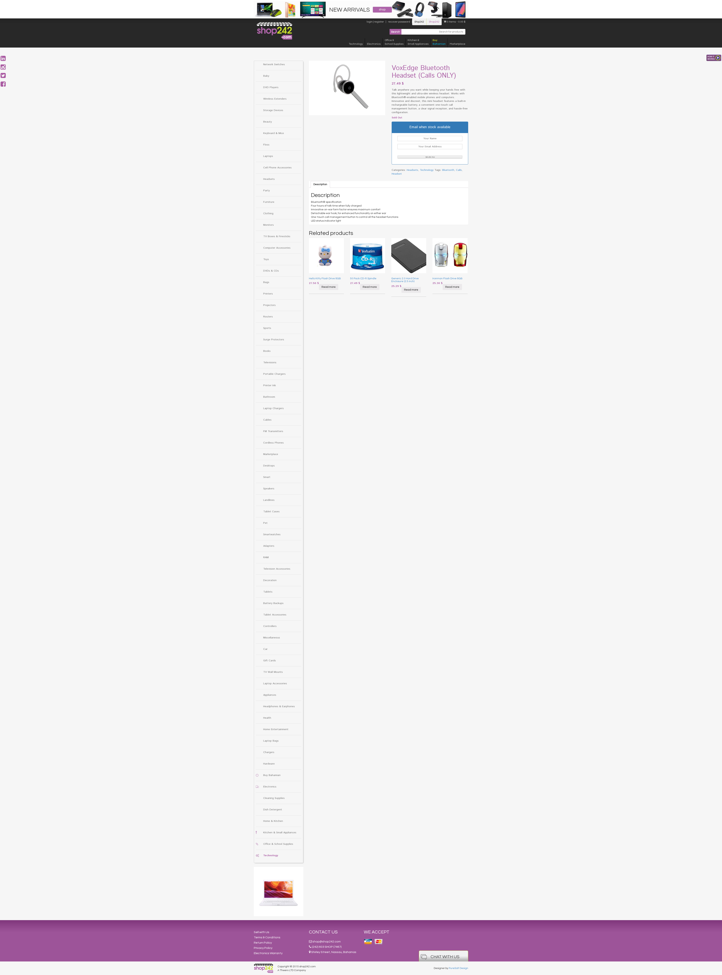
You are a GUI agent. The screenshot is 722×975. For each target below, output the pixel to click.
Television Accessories (276, 569)
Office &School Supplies (394, 42)
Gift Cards (269, 660)
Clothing (268, 213)
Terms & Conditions (267, 937)
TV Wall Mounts (273, 672)
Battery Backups (273, 603)
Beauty (267, 122)
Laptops (268, 156)
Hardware (269, 764)
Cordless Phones (273, 443)
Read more (329, 287)
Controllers (270, 626)
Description (320, 184)
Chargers (268, 752)
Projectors (269, 305)
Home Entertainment (275, 729)
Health (267, 718)
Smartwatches (272, 534)
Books (267, 351)
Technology (356, 44)
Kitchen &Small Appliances (418, 42)
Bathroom (269, 397)
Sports (267, 328)
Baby (266, 76)
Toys (266, 259)
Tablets (267, 592)
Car (265, 649)
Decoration (270, 580)
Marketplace (457, 44)
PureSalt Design (458, 968)
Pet (265, 523)
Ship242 (419, 21)
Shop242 (434, 21)
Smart (266, 477)
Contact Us (323, 932)
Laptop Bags (271, 741)
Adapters (268, 546)
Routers (268, 317)
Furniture (268, 202)
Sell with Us (261, 932)
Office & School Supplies (278, 844)
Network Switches (274, 64)
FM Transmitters (273, 431)
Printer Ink (269, 385)
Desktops (269, 466)
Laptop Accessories (275, 683)
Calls (459, 170)
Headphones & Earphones (279, 706)
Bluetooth (448, 170)
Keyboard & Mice (273, 133)
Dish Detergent (272, 809)
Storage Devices (273, 110)
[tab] (320, 184)
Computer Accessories (276, 248)
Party (266, 190)
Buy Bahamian (272, 775)
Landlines (269, 500)
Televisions (269, 362)
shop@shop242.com (326, 941)
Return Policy (263, 942)
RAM (266, 557)
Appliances (269, 695)
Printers (268, 294)
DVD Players (270, 87)
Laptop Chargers (273, 408)
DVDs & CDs (271, 271)
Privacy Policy (263, 947)
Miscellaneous (271, 638)
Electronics (374, 44)
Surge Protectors (273, 339)
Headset (397, 174)
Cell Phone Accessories (277, 168)
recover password (399, 21)
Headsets (269, 179)
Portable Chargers (274, 374)
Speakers (268, 489)
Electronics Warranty (268, 953)
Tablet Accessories (274, 615)
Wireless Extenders (275, 99)
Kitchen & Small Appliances (279, 832)
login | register (375, 21)
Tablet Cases (271, 511)
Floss (266, 145)
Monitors (268, 225)
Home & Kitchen (273, 821)
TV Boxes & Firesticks (276, 236)
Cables (267, 420)
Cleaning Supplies (274, 798)
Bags (266, 282)
